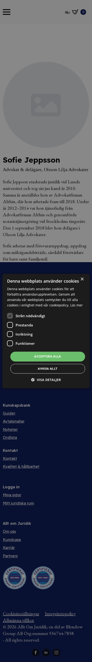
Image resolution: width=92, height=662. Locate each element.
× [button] (82, 279)
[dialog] (46, 331)
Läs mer (76, 305)
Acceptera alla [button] (47, 356)
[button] (46, 379)
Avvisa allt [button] (47, 368)
